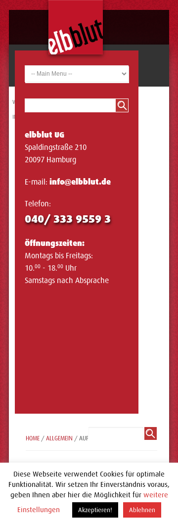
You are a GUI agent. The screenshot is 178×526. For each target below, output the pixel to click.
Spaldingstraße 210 (56, 147)
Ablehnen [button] (142, 510)
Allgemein (59, 438)
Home (33, 438)
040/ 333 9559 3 (68, 219)
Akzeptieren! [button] (95, 510)
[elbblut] (75, 27)
